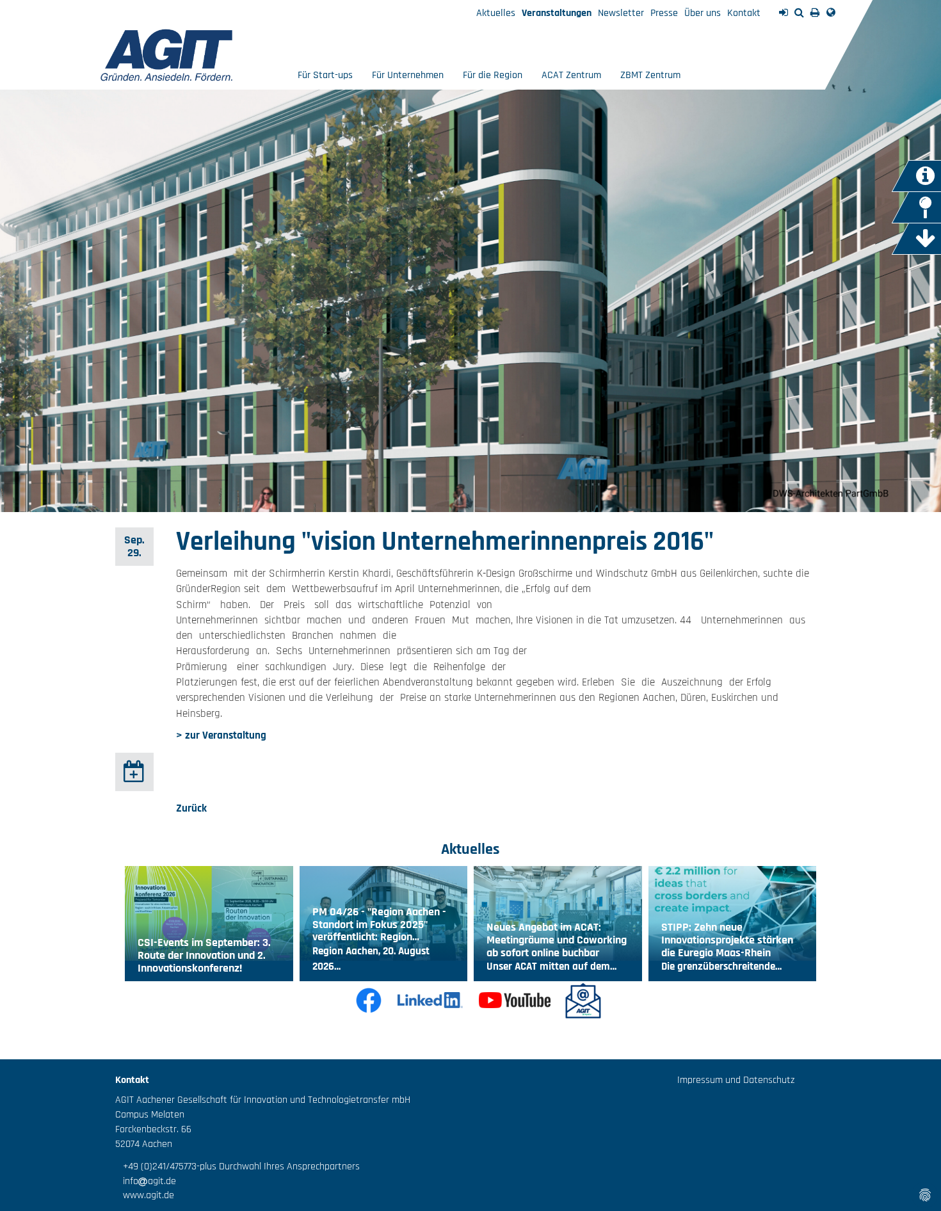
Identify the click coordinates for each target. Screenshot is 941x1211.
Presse (664, 13)
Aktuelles (495, 13)
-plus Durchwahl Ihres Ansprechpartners (278, 1166)
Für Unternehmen (408, 75)
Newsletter (621, 13)
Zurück (191, 808)
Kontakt (743, 13)
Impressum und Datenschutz (735, 1080)
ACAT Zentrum (571, 75)
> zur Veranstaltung (221, 735)
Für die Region (492, 75)
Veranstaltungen (556, 13)
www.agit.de (144, 1195)
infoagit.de (145, 1181)
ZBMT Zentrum (650, 75)
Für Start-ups (325, 75)
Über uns (702, 13)
